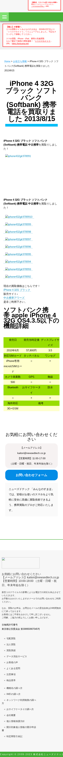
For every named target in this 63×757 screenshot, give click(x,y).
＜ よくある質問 (12, 668)
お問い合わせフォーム (31, 475)
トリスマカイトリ (42, 41)
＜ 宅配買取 (10, 638)
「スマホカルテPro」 (37, 6)
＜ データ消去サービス (15, 656)
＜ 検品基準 (10, 680)
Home (7, 61)
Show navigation (4, 16)
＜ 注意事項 (10, 674)
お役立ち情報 (20, 61)
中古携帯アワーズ (14, 297)
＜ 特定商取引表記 (13, 736)
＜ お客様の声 (11, 662)
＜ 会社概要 (10, 715)
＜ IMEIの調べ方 (12, 694)
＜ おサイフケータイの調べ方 (19, 709)
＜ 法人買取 (10, 644)
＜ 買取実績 (10, 650)
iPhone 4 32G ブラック (17, 289)
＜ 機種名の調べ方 (13, 688)
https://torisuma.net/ (20, 43)
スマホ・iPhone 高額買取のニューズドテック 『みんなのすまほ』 (14, 5)
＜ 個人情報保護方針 (14, 721)
